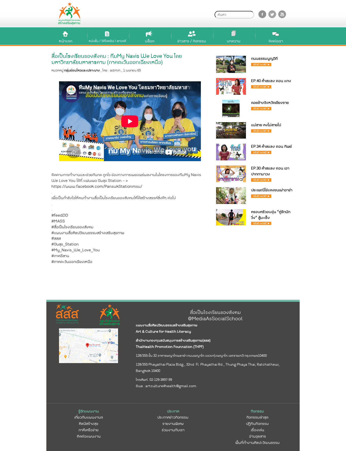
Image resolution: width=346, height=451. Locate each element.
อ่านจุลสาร (257, 436)
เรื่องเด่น (257, 430)
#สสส (56, 238)
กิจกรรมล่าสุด (257, 417)
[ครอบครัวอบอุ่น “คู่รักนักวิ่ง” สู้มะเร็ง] (231, 217)
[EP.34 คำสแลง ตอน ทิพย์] (231, 152)
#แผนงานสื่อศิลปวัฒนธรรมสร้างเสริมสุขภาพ (87, 233)
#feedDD (59, 215)
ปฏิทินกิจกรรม (257, 424)
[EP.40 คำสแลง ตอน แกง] (231, 86)
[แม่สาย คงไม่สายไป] (231, 130)
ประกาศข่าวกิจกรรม (172, 417)
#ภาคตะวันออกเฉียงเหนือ (71, 262)
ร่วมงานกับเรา (173, 430)
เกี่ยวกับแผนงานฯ (88, 417)
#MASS (58, 221)
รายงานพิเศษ (173, 424)
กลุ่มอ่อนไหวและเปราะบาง (82, 70)
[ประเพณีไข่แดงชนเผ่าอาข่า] (231, 195)
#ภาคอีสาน (60, 256)
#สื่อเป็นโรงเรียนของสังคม (72, 227)
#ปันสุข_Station (65, 244)
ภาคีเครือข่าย (89, 430)
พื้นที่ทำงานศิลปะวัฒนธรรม (257, 443)
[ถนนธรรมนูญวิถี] (231, 64)
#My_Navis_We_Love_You (75, 250)
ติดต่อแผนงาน (89, 436)
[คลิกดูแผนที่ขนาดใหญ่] (88, 345)
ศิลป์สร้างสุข (88, 424)
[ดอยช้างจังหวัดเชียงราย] (231, 108)
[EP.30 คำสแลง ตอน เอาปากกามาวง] (231, 174)
